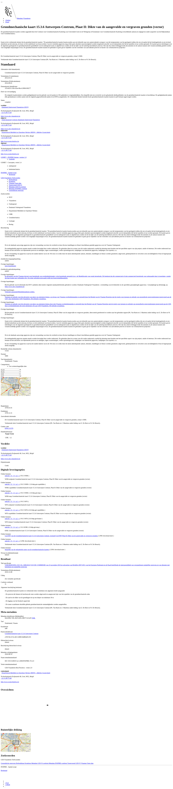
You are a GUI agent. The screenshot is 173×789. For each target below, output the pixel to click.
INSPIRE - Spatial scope (9, 173)
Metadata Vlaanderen (23, 18)
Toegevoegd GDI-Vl (15, 185)
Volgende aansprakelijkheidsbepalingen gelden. (20, 292)
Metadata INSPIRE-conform (18, 188)
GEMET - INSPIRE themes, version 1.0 (13, 157)
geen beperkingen (10, 266)
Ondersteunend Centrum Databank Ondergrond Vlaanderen (21, 120)
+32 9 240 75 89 (6, 138)
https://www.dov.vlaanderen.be (10, 116)
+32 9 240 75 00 (6, 112)
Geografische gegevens (16, 190)
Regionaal (12, 174)
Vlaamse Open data (15, 183)
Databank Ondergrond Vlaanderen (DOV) (15, 107)
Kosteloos (12, 181)
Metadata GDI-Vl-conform (17, 187)
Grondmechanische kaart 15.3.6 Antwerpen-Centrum (21, 633)
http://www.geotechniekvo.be (10, 141)
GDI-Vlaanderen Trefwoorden (10, 178)
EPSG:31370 (9, 428)
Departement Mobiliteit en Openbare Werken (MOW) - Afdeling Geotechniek (26, 132)
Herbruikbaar (13, 180)
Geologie (12, 159)
